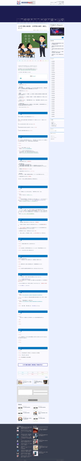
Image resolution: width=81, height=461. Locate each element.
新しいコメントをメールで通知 (24, 395)
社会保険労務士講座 (28, 20)
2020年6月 (53, 82)
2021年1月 (53, 70)
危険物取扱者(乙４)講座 (62, 20)
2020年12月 (53, 72)
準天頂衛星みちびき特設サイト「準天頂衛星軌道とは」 (30, 201)
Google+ (43, 372)
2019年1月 (53, 114)
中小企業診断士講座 (45, 20)
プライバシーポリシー (54, 137)
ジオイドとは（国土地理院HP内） (27, 148)
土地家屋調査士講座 (25, 20)
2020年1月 (53, 91)
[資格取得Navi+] (26, 2)
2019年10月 (53, 97)
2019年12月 (53, 93)
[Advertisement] (40, 12)
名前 (34, 390)
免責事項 (25, 460)
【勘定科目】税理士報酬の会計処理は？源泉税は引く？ (57, 46)
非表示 (34, 76)
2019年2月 (53, 112)
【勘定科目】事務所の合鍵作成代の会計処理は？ (57, 49)
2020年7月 (53, 80)
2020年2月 (53, 89)
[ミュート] (61, 34)
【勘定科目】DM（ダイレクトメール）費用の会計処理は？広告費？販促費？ (57, 52)
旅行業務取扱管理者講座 (52, 20)
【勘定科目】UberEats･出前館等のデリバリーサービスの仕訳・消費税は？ (26, 431)
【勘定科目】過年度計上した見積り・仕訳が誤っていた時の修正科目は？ (26, 438)
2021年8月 (53, 65)
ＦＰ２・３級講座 (55, 19)
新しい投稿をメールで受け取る (24, 397)
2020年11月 (53, 74)
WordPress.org (54, 125)
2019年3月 (53, 110)
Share (33, 372)
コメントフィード (54, 124)
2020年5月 (53, 84)
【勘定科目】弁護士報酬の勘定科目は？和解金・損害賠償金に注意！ (57, 44)
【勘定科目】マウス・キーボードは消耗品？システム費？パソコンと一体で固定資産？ (26, 447)
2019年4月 (53, 108)
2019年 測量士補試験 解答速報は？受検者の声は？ (33, 364)
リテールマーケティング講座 (59, 20)
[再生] (51, 34)
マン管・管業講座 (41, 19)
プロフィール (52, 136)
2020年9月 (53, 76)
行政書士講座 (32, 19)
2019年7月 (53, 103)
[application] (57, 32)
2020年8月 (53, 78)
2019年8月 (53, 101)
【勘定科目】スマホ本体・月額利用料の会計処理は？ (57, 55)
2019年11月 (53, 95)
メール (34, 392)
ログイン (53, 122)
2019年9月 (53, 99)
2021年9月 (53, 63)
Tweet (23, 372)
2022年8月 (53, 61)
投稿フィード (53, 123)
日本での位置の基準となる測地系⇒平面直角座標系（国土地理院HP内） (32, 301)
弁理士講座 (49, 19)
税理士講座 (35, 19)
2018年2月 (53, 116)
